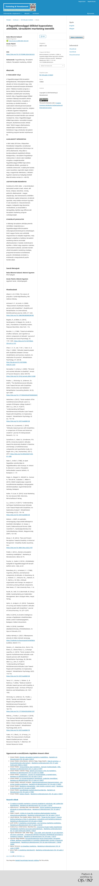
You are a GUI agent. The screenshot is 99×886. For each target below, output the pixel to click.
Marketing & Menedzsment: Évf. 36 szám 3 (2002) (45, 784)
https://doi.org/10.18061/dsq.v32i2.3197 (19, 548)
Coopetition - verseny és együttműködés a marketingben (38, 774)
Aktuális (27, 13)
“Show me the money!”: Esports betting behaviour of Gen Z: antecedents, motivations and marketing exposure (36, 818)
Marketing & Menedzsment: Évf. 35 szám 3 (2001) (47, 794)
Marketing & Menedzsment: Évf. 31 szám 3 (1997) (26, 769)
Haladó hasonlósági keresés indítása (27, 860)
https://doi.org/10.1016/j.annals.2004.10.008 (20, 376)
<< (7, 856)
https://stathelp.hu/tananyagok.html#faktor (20, 640)
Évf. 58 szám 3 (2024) (27, 20)
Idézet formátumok (46, 66)
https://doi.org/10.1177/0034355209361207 (20, 711)
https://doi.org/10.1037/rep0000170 (18, 730)
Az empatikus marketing (28, 846)
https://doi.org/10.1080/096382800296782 (20, 315)
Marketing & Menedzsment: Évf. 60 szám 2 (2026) (26, 821)
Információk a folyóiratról (11, 13)
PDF (43, 36)
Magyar (71, 28)
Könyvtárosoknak (74, 55)
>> (24, 856)
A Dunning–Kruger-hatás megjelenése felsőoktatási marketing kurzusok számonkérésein (36, 828)
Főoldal (8, 20)
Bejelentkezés (92, 1)
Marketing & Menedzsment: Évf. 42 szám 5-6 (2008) (27, 773)
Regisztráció (82, 1)
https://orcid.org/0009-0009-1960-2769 (18, 41)
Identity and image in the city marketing (43, 771)
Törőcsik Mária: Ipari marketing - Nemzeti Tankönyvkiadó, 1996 (40, 767)
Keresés (91, 13)
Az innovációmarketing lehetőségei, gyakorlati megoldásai (39, 778)
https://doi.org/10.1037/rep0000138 (18, 421)
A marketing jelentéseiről (26, 850)
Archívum (36, 13)
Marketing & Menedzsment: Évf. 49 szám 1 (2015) (40, 836)
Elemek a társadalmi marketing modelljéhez (34, 757)
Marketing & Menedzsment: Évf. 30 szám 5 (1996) (32, 791)
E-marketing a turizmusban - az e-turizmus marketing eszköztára (39, 823)
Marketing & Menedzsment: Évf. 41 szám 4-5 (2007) (27, 780)
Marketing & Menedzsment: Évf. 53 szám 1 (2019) (36, 805)
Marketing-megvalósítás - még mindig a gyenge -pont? (38, 786)
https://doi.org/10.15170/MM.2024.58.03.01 (20, 54)
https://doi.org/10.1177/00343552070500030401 (22, 395)
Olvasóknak (72, 49)
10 (20, 856)
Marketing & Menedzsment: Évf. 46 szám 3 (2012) (33, 758)
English (71, 26)
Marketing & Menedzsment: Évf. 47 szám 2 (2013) (26, 825)
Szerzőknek (72, 52)
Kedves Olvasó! (25, 794)
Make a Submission (77, 37)
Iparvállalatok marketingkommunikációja (33, 790)
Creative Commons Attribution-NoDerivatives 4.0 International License (51, 105)
